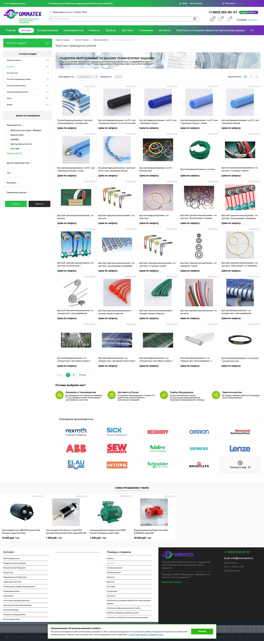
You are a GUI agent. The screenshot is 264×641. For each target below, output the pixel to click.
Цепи (9, 98)
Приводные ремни (11, 591)
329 (47, 98)
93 (47, 79)
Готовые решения (47, 30)
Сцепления (8, 596)
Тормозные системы (12, 582)
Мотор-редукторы (11, 619)
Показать (16, 204)
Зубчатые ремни (14, 60)
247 (47, 105)
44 (47, 67)
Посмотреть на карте (172, 582)
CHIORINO (15, 139)
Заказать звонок (248, 12)
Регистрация (196, 3)
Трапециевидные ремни (17, 92)
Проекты (110, 30)
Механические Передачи (14, 568)
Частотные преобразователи (16, 600)
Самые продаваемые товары (132, 487)
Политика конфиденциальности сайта (124, 608)
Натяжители (12, 73)
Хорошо (202, 631)
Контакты (164, 30)
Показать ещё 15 (14, 153)
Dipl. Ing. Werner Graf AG (21, 144)
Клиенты (94, 30)
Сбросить (39, 204)
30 (47, 86)
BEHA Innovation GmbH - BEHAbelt (26, 130)
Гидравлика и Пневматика (15, 577)
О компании (146, 30)
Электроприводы (11, 610)
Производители (73, 30)
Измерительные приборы (14, 563)
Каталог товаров (16, 43)
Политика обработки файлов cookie (122, 613)
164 (47, 60)
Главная (11, 30)
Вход (184, 3)
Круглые (10, 67)
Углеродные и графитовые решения (19, 586)
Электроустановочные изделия (17, 605)
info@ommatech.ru (17, 3)
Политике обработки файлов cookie (146, 634)
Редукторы (8, 572)
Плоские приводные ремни (19, 79)
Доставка (127, 30)
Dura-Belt (15, 149)
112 (47, 92)
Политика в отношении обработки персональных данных (210, 30)
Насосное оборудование (14, 615)
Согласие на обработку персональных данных (127, 617)
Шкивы (10, 105)
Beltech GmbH (17, 135)
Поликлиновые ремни (16, 86)
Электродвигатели (11, 558)
